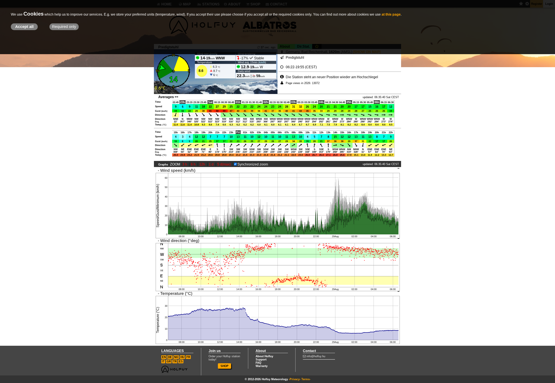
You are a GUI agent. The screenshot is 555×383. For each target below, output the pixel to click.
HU (182, 357)
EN (164, 357)
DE (170, 357)
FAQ (258, 362)
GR (169, 361)
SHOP (224, 366)
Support (261, 359)
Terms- (305, 379)
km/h (262, 62)
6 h (193, 164)
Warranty (262, 366)
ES (181, 361)
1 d (211, 164)
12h (202, 164)
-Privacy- (294, 379)
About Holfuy (264, 356)
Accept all (24, 26)
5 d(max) (224, 164)
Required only (64, 26)
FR (188, 357)
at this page (391, 14)
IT (163, 361)
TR (175, 361)
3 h (185, 164)
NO (176, 357)
